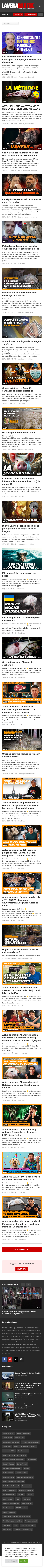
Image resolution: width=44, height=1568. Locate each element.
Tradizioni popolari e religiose (12, 1521)
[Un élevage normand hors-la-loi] (22, 418)
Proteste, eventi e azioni (26, 77)
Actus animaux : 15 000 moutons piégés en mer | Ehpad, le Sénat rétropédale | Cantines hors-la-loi (19, 853)
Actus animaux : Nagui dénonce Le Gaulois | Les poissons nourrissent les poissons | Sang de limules (20, 805)
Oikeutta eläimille (8, 1495)
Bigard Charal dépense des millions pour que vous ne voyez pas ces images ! (20, 529)
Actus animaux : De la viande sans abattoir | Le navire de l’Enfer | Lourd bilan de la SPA (21, 990)
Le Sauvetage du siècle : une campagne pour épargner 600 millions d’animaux (22, 59)
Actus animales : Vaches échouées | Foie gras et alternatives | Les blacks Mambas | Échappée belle (21, 1224)
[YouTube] (10, 1359)
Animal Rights (19, 1438)
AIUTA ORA (21, 1269)
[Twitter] (16, 1359)
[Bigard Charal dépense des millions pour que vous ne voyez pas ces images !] (22, 512)
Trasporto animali (31, 1521)
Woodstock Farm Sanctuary (23, 1530)
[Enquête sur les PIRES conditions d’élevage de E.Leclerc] (22, 279)
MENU (6, 14)
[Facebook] (4, 1359)
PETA (17, 1499)
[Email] (21, 1359)
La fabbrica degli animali (11, 1486)
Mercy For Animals (9, 1490)
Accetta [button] (23, 1561)
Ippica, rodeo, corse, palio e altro (13, 1481)
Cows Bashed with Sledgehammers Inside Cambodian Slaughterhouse (19, 1313)
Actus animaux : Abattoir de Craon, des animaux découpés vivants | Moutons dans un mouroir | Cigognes (21, 1038)
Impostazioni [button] (12, 1561)
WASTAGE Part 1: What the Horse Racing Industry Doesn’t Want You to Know (28, 1416)
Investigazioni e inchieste (25, 312)
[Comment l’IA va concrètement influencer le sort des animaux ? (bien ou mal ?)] (22, 464)
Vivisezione (7, 1530)
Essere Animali (22, 1464)
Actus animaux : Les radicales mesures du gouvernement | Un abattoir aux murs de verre (18, 709)
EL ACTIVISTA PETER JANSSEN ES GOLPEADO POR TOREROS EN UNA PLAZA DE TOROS (28, 1385)
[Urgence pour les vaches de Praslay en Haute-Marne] (22, 740)
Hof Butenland (8, 1473)
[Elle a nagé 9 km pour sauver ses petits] (22, 559)
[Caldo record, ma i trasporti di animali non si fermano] (8, 1406)
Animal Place (7, 1438)
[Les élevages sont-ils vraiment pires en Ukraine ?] (22, 604)
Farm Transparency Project (12, 1468)
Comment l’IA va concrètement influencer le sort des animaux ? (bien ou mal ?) (21, 481)
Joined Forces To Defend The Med (28, 1373)
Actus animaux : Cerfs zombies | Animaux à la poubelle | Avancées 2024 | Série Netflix (19, 1132)
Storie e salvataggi (9, 1512)
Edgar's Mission (8, 1464)
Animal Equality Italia (23, 1433)
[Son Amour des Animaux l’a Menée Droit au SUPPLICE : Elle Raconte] (22, 139)
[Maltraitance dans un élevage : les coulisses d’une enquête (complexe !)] (22, 232)
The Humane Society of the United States (16, 1516)
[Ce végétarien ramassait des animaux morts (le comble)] (22, 185)
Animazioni (6, 1446)
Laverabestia (26, 1486)
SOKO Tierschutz (21, 1508)
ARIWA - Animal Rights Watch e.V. (25, 1446)
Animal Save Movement (11, 1442)
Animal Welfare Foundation (30, 1442)
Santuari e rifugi (27, 1503)
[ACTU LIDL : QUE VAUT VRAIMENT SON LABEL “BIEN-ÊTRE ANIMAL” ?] (22, 92)
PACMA (30, 1495)
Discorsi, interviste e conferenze (27, 170)
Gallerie (26, 1468)
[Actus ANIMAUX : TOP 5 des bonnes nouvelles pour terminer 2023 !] (22, 1163)
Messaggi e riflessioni (26, 1490)
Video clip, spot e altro (28, 1525)
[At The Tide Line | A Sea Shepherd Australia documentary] (8, 1396)
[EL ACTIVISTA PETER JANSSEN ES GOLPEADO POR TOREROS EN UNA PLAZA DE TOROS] (8, 1386)
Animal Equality (8, 1433)
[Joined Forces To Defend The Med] (8, 1376)
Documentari (32, 1459)
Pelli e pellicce (8, 1499)
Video (15, 1525)
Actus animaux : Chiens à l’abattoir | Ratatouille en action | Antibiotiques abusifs (20, 1085)
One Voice (21, 1495)
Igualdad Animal (8, 1477)
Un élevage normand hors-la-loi (18, 432)
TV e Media (21, 263)
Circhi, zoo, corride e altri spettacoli (14, 1455)
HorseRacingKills (21, 1473)
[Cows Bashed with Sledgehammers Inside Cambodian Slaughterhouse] (22, 1298)
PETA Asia (26, 1499)
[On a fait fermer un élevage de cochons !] (22, 648)
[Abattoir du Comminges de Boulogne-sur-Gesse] (22, 327)
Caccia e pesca (23, 1451)
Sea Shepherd (7, 1508)
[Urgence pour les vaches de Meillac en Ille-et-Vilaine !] (22, 935)
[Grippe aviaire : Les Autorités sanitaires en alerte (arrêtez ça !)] (22, 374)
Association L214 (9, 1451)
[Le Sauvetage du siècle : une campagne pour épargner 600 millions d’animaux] (22, 43)
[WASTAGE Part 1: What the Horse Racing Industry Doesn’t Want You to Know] (8, 1417)
